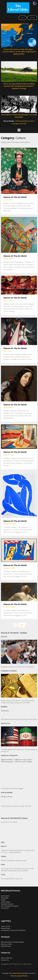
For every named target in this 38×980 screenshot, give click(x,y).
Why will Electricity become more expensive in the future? (19, 719)
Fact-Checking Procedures (10, 906)
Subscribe (32, 18)
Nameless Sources (7, 904)
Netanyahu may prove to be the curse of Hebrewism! (17, 667)
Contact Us (5, 960)
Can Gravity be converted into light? (12, 788)
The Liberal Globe (15, 973)
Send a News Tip (6, 958)
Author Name (5, 902)
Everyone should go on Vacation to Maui (14, 860)
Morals (3, 900)
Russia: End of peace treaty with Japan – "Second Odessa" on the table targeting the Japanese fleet (19, 51)
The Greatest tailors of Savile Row (12, 879)
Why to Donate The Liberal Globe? (12, 942)
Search (22, 18)
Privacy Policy (5, 928)
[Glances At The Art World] (19, 171)
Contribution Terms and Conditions (13, 930)
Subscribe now (6, 946)
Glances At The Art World (15, 197)
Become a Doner (6, 944)
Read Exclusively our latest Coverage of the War (16, 806)
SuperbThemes (22, 976)
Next (21, 625)
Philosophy (4, 898)
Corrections (5, 908)
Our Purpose (5, 896)
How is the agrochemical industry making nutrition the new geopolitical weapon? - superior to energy (19, 86)
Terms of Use (5, 926)
